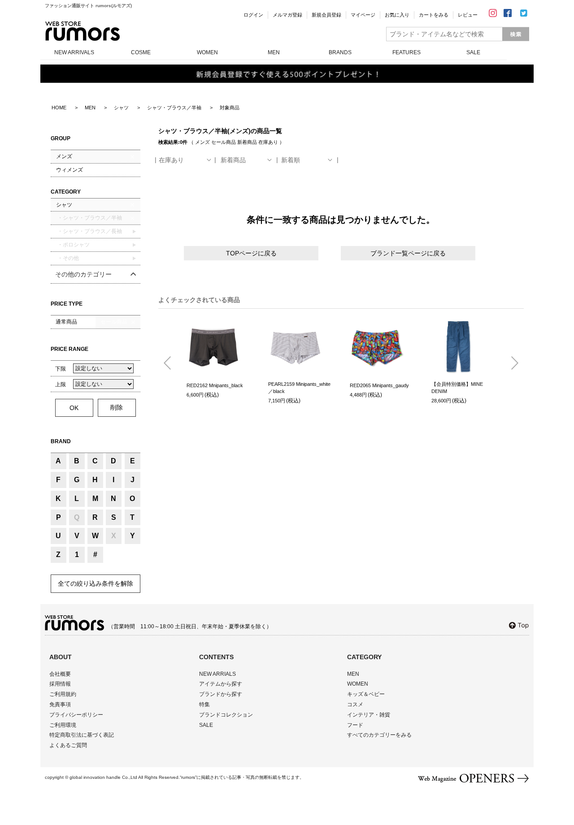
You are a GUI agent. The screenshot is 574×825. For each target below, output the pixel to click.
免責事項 (60, 704)
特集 (204, 704)
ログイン (253, 14)
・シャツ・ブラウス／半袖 (89, 218)
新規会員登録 (326, 14)
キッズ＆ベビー (366, 694)
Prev (171, 363)
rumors (82, 31)
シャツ (64, 205)
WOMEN (207, 52)
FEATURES (406, 52)
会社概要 (60, 674)
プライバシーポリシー (76, 715)
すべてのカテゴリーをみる (379, 735)
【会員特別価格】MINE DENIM (457, 387)
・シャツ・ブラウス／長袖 (89, 231)
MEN (274, 52)
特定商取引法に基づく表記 (81, 735)
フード (355, 725)
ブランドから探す (220, 694)
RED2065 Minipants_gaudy (379, 385)
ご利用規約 (62, 694)
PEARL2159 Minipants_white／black (299, 387)
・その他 (67, 258)
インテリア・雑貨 (368, 715)
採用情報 (60, 684)
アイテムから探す (220, 684)
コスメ (355, 704)
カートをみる (433, 14)
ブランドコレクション (226, 715)
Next (511, 363)
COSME (141, 52)
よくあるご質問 (68, 745)
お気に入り (397, 14)
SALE (473, 52)
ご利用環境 (62, 725)
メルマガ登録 (287, 14)
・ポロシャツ (73, 245)
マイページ (363, 14)
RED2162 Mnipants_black (215, 385)
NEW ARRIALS (217, 674)
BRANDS (340, 52)
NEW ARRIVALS (74, 52)
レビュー (468, 14)
